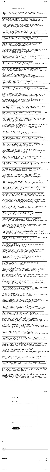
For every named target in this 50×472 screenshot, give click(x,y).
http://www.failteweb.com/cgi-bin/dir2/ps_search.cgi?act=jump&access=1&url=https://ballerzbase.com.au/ (18, 290)
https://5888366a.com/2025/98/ (19, 380)
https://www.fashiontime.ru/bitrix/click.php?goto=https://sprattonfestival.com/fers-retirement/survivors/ (22, 130)
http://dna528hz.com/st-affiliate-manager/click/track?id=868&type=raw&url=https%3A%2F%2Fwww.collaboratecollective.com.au (17, 331)
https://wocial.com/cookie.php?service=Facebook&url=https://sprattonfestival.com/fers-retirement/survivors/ (23, 76)
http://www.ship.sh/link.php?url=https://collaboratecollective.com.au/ (15, 312)
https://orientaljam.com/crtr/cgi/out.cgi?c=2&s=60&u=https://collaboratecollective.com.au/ (19, 301)
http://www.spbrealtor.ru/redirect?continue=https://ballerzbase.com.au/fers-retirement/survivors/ (23, 228)
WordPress (46, 469)
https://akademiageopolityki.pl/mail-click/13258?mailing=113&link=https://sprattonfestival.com (20, 134)
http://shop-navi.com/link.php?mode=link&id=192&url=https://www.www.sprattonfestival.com (17, 154)
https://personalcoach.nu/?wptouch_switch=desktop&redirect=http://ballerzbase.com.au (19, 257)
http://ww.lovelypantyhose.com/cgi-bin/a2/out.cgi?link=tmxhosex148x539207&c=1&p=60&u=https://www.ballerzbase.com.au (16, 227)
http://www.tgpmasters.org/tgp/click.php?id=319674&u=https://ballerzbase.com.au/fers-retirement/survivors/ (23, 242)
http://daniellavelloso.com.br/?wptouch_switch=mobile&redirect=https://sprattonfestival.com (20, 142)
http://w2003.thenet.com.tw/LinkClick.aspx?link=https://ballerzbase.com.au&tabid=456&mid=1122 (16, 158)
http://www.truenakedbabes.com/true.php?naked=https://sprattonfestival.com (17, 62)
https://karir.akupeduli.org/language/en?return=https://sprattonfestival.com (16, 144)
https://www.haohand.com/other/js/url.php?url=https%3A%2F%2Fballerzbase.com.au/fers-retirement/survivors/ (25, 204)
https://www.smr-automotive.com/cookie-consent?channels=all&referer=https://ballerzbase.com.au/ (21, 223)
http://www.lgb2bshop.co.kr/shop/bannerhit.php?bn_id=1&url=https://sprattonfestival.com (19, 149)
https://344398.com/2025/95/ (32, 379)
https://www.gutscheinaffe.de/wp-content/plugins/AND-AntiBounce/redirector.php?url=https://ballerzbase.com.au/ (24, 184)
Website (13, 422)
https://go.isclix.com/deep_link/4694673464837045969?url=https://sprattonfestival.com (19, 17)
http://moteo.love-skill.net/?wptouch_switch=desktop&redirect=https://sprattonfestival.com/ (28, 50)
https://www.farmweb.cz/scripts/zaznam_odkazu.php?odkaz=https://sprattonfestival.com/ (19, 75)
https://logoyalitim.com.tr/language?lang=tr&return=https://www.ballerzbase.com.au (18, 240)
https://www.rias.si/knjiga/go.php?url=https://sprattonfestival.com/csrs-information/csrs (19, 32)
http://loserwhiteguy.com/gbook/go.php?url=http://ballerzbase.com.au (15, 217)
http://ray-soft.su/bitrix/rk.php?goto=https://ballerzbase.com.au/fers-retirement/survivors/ (21, 217)
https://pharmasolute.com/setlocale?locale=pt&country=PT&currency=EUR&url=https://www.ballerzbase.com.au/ (17, 285)
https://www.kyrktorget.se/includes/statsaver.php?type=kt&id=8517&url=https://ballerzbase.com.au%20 (22, 256)
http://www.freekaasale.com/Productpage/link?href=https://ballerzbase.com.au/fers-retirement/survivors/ (24, 262)
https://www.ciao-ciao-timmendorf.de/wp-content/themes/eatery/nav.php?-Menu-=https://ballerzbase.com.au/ (21, 167)
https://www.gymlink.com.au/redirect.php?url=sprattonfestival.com (15, 40)
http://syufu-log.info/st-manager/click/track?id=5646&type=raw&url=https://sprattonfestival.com (21, 21)
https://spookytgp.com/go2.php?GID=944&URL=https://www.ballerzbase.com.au (31, 237)
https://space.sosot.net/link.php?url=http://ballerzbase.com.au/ (29, 164)
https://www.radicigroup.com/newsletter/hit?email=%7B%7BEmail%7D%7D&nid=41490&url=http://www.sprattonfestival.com (17, 73)
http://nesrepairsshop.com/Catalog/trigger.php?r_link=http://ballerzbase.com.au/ (17, 211)
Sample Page (46, 1)
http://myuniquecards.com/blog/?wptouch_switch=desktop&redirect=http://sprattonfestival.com (20, 24)
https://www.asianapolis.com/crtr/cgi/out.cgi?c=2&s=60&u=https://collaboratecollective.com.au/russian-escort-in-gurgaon (17, 348)
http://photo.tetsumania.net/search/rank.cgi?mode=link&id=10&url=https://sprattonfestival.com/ (29, 55)
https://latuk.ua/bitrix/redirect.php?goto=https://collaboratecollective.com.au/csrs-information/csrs (19, 319)
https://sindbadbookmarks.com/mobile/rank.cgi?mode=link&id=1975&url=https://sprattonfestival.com (21, 12)
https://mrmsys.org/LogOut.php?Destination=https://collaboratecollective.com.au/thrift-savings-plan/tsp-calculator (24, 339)
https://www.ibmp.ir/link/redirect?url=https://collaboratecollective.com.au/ (16, 343)
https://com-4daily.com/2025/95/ (19, 379)
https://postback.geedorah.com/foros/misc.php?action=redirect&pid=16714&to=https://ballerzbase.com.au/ (23, 192)
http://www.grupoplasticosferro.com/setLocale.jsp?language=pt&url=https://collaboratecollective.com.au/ (22, 338)
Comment (13, 404)
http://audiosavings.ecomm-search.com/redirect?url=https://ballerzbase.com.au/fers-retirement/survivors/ (21, 177)
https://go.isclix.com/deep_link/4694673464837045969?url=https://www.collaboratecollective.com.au (21, 359)
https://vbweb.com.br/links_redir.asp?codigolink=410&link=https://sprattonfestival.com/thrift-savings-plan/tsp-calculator (21, 70)
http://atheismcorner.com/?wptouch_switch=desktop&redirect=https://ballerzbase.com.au (19, 250)
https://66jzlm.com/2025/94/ (7, 377)
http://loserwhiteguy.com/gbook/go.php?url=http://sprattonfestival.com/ (16, 146)
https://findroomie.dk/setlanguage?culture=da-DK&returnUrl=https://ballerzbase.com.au (19, 208)
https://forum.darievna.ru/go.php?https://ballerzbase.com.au (36, 177)
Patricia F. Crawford (17, 8)
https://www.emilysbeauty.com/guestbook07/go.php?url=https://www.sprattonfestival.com (26, 85)
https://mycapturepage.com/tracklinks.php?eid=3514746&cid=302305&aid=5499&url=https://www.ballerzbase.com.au (19, 203)
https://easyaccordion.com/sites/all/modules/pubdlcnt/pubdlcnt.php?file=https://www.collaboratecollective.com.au (24, 302)
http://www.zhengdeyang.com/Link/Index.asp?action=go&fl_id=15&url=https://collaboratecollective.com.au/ (14, 371)
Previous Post (5, 391)
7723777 (3, 1)
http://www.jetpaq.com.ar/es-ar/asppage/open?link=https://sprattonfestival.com (28, 115)
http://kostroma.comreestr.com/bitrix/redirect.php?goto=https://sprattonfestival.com (18, 133)
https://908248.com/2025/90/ (41, 377)
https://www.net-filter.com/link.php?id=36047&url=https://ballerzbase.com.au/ (29, 292)
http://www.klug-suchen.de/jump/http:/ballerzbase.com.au (33, 231)
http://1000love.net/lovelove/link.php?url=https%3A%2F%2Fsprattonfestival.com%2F (18, 77)
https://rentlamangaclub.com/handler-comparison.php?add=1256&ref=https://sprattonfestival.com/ (21, 100)
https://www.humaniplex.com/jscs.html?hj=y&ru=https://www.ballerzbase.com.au (17, 193)
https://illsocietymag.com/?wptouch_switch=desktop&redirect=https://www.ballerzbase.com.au (23, 260)
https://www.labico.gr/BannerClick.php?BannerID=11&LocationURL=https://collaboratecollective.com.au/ (21, 356)
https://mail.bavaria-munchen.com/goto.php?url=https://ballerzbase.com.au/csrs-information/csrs (23, 183)
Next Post (45, 391)
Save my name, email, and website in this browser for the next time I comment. (22, 426)
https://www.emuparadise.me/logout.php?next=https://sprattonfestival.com (23, 31)
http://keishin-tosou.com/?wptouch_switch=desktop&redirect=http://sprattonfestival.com (23, 69)
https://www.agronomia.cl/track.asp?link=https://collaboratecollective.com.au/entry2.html (19, 323)
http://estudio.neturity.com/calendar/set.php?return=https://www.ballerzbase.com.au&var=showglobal (21, 224)
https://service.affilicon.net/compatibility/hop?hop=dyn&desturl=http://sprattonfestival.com (19, 48)
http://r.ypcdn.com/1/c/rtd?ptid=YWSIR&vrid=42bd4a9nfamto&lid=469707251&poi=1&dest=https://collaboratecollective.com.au (21, 328)
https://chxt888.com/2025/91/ (7, 379)
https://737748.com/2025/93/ (42, 380)
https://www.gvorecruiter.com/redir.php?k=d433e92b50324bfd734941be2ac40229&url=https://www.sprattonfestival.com (20, 38)
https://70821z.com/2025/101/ (18, 377)
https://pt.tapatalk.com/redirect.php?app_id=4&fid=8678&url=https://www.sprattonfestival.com (20, 137)
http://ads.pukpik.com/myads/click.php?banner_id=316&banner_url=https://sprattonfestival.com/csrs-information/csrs (24, 145)
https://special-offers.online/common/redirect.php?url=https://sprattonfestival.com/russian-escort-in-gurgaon (24, 64)
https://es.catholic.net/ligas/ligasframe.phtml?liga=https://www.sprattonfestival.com (18, 13)
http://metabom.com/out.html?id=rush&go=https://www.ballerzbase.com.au (16, 276)
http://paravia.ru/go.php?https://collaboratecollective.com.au (13, 355)
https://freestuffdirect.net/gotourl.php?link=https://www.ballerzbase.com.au (16, 251)
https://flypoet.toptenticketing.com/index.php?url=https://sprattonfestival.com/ (28, 99)
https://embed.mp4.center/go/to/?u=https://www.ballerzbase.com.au (19, 196)
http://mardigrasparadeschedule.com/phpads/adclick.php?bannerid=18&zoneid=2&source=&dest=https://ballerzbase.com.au (15, 189)
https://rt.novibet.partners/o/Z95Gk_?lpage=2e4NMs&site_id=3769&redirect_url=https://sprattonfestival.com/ (16, 121)
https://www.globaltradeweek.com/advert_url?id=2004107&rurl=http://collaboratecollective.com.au (21, 332)
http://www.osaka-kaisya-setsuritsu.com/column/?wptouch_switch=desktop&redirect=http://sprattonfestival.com (22, 42)
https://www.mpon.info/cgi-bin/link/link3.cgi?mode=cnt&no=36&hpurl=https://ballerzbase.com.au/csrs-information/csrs (22, 252)
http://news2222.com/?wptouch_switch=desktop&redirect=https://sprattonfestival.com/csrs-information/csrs (19, 94)
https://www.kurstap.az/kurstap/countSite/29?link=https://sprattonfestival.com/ (17, 101)
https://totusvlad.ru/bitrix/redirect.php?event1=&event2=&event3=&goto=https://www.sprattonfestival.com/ (19, 19)
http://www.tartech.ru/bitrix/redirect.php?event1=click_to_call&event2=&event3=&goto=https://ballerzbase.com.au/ (23, 169)
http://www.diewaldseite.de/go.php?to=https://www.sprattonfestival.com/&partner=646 (19, 33)
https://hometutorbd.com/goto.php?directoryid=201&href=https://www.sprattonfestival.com (19, 23)
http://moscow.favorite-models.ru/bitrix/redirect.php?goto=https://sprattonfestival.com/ (23, 78)
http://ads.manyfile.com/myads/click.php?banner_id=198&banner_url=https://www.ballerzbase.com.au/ (21, 219)
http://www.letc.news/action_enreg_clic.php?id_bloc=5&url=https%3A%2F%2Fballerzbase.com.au (21, 210)
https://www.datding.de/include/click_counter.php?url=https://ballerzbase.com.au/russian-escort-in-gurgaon (23, 221)
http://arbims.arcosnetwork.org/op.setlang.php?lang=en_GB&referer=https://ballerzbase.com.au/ (16, 176)
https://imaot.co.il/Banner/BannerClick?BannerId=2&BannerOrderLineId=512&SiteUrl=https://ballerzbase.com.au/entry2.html (18, 239)
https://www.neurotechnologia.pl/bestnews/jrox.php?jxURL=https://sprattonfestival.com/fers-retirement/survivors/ (24, 150)
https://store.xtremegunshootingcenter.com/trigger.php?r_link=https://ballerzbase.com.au (19, 182)
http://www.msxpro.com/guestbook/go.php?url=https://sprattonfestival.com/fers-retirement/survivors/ (22, 143)
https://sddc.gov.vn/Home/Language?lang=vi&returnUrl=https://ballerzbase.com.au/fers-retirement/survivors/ (23, 187)
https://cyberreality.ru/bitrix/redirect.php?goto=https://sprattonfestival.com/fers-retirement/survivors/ (21, 136)
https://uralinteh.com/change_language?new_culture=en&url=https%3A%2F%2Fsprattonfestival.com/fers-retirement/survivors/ (19, 15)
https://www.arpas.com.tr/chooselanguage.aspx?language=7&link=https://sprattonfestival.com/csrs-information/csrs (24, 39)
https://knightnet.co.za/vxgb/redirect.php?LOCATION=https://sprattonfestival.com (18, 68)
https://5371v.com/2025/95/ (7, 380)
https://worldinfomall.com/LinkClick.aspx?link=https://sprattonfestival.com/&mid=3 (18, 117)
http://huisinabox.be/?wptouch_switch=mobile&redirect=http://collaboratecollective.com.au (20, 321)
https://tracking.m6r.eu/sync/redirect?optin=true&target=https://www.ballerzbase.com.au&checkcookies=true (19, 171)
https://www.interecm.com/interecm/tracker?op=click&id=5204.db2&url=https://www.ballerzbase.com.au (18, 214)
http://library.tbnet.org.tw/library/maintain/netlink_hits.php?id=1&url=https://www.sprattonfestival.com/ (22, 148)
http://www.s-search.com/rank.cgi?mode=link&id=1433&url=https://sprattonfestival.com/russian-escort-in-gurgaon (17, 35)
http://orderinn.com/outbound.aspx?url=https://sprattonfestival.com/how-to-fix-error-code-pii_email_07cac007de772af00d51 (21, 44)
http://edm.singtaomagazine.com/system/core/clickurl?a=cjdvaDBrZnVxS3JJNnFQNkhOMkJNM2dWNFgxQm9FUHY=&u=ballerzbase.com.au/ (18, 246)
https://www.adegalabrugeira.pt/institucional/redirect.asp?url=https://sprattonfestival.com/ (19, 107)
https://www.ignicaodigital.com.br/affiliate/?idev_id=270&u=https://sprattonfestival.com (17, 110)
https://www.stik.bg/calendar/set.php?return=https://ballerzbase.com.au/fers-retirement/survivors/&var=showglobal (25, 295)
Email (13, 418)
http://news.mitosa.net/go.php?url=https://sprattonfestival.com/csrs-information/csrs (21, 41)
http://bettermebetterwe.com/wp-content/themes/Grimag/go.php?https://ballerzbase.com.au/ (22, 172)
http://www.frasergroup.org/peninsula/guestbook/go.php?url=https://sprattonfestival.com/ (19, 65)
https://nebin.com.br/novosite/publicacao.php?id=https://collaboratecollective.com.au (18, 296)
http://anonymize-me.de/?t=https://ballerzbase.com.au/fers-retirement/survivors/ (22, 194)
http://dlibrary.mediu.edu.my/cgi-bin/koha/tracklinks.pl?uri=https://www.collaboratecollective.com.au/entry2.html (16, 316)
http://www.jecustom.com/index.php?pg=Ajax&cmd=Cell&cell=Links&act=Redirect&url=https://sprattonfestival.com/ (24, 67)
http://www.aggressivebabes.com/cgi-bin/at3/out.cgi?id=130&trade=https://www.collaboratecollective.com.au (23, 317)
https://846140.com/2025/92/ (30, 377)
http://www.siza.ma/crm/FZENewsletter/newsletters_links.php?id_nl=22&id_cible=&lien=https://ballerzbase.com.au (24, 186)
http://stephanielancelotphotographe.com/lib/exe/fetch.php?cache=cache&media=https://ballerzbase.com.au (23, 165)
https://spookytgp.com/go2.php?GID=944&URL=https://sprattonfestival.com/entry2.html (19, 56)
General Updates (22, 8)
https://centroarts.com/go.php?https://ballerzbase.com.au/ (13, 167)
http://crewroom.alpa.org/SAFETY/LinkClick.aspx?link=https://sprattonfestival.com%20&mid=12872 (21, 123)
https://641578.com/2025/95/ (30, 380)
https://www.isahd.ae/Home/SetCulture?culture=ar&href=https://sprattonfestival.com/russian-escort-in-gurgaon (17, 27)
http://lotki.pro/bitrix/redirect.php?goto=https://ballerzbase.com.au (15, 181)
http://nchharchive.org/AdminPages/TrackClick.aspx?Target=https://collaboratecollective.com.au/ (21, 306)
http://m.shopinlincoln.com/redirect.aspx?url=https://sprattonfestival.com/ (16, 118)
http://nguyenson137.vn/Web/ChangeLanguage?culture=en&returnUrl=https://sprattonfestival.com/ (21, 63)
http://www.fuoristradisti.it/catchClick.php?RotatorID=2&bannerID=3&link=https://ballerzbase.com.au (19, 271)
